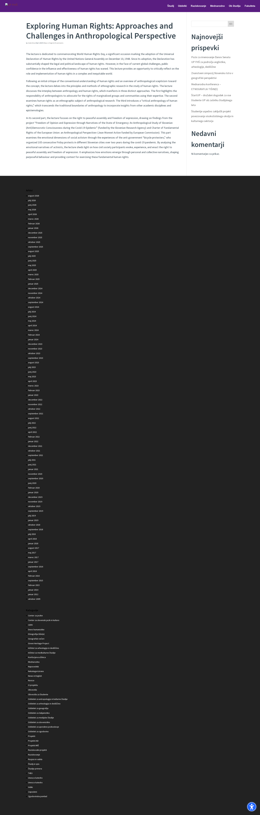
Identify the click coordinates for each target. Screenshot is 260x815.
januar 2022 (33, 441)
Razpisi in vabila (35, 759)
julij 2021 (32, 460)
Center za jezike (35, 615)
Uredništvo (31, 43)
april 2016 (32, 571)
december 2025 (35, 232)
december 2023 (35, 344)
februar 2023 (34, 390)
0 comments (59, 43)
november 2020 (35, 474)
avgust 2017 (33, 548)
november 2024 (35, 293)
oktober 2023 (34, 353)
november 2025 (35, 237)
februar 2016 (34, 575)
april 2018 (32, 538)
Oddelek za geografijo (38, 708)
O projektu (33, 685)
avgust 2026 (33, 195)
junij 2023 (32, 371)
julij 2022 (32, 422)
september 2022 (35, 413)
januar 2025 (33, 283)
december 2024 (35, 288)
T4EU (30, 773)
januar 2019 (33, 520)
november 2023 (35, 348)
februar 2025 (34, 279)
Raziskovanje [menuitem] (198, 6)
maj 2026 (32, 209)
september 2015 (35, 580)
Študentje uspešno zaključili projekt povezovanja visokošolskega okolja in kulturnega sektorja (212, 116)
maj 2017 (32, 552)
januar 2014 (33, 589)
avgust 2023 (33, 362)
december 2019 (35, 497)
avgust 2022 (33, 418)
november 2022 (35, 404)
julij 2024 (32, 311)
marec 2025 (33, 274)
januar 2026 (33, 228)
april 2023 (32, 381)
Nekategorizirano (36, 671)
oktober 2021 (34, 450)
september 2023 (35, 358)
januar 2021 (33, 469)
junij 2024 (32, 316)
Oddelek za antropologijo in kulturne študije (48, 699)
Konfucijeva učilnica (37, 657)
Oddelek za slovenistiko (39, 722)
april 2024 (32, 325)
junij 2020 (32, 483)
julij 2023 (32, 367)
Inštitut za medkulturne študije (42, 652)
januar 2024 (33, 339)
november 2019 (35, 501)
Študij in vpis (33, 764)
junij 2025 (32, 260)
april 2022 (32, 432)
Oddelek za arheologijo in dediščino (44, 703)
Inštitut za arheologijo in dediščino (43, 648)
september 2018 (35, 529)
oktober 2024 (34, 297)
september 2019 (35, 511)
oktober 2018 (34, 524)
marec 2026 (33, 219)
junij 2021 (32, 464)
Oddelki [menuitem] (182, 6)
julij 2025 (32, 256)
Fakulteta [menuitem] (250, 6)
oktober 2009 (34, 599)
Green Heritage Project (38, 643)
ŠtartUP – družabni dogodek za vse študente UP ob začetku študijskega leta (211, 100)
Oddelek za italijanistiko (39, 713)
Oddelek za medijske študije (41, 717)
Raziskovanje (34, 754)
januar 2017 (33, 562)
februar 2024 (34, 334)
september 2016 (35, 566)
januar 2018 (33, 543)
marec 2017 (33, 557)
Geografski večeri (36, 638)
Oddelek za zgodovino (38, 731)
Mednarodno (34, 662)
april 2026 (32, 214)
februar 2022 (34, 436)
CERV (30, 625)
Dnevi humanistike (36, 629)
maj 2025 (32, 265)
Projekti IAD (33, 740)
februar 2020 (34, 487)
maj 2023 (32, 376)
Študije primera (35, 768)
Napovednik (33, 666)
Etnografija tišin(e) (36, 634)
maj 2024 (32, 320)
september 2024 (35, 302)
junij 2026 (32, 205)
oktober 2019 (34, 506)
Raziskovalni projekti (37, 750)
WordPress (72, 810)
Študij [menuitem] (170, 6)
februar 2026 (34, 223)
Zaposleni (32, 791)
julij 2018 (32, 534)
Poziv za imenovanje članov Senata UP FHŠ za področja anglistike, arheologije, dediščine (210, 62)
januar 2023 (33, 395)
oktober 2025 (34, 242)
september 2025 (35, 246)
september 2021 (35, 455)
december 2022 (35, 399)
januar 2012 (33, 594)
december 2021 (35, 446)
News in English (49, 43)
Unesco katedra (35, 777)
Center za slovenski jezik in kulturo (43, 620)
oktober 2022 (34, 409)
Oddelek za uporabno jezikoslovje (43, 726)
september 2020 (35, 478)
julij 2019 (32, 515)
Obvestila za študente (38, 694)
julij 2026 (32, 200)
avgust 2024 (33, 307)
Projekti (31, 736)
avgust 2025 (33, 251)
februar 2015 (34, 585)
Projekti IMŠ (33, 745)
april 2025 (32, 270)
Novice (31, 680)
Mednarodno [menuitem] (217, 6)
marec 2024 (33, 330)
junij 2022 (32, 427)
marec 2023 (33, 385)
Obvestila (32, 689)
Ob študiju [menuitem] (235, 6)
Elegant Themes (46, 810)
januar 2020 (33, 492)
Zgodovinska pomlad (37, 796)
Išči (230, 23)
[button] (251, 806)
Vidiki (30, 787)
